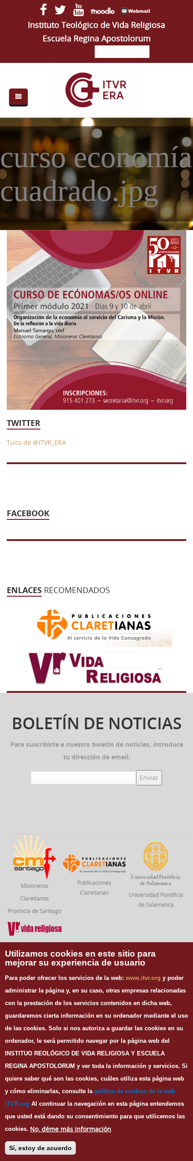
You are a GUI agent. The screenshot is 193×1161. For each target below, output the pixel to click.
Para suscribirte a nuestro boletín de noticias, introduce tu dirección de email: (96, 750)
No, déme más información (70, 1129)
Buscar (168, 52)
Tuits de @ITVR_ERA (36, 442)
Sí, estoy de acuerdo (40, 1148)
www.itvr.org (143, 978)
